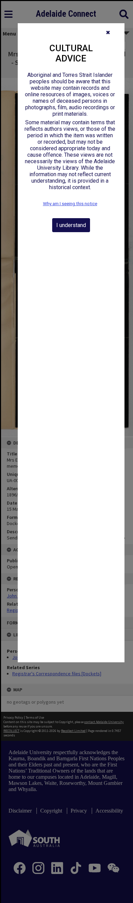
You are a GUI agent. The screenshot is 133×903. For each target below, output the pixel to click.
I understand (71, 225)
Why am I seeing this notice (70, 203)
